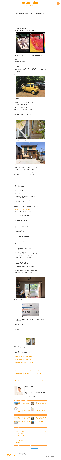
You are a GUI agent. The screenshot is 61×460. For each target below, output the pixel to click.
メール (31, 396)
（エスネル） (40, 389)
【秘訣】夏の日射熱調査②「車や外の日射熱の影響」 (23, 359)
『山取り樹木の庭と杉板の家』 (19, 164)
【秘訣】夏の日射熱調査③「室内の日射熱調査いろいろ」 (23, 362)
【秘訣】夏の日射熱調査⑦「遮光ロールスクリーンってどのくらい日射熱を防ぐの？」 (28, 373)
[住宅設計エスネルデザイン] (11, 457)
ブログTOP (30, 380)
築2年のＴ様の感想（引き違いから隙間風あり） (23, 209)
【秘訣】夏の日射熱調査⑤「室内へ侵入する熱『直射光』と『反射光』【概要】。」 (27, 367)
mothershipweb (52, 456)
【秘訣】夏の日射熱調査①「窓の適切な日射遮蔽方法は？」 (24, 356)
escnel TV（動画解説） (19, 440)
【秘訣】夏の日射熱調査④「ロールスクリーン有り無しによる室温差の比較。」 (27, 365)
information (18, 442)
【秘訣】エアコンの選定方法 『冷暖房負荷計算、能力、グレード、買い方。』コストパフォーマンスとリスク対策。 (24, 418)
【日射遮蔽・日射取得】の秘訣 (24, 17)
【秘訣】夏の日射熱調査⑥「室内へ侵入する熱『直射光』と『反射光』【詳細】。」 (27, 370)
